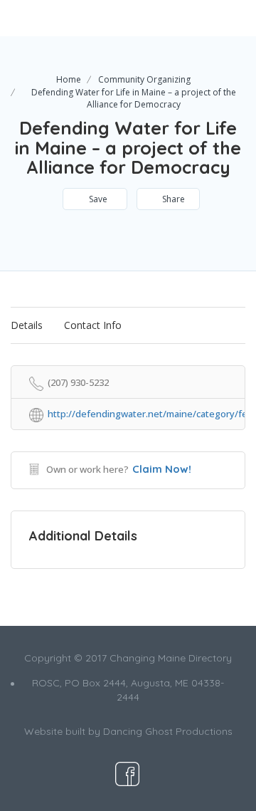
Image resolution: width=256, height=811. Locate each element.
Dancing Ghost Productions (168, 731)
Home (68, 79)
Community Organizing (144, 79)
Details (27, 325)
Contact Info (93, 325)
